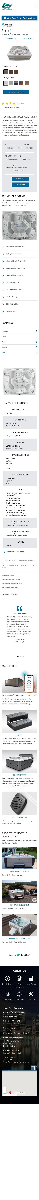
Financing (7, 999)
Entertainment (19, 817)
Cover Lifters (19, 775)
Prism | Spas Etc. (7, 6)
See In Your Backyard (16, 92)
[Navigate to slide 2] (20, 656)
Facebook (33, 1067)
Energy (4, 336)
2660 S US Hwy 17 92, (13, 1012)
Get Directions (10, 1016)
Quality (4, 347)
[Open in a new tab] (23, 956)
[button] (5, 71)
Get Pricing (20, 179)
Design (4, 352)
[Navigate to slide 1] (17, 656)
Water (4, 342)
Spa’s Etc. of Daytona (13, 1037)
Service (31, 999)
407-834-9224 (14, 1021)
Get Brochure (20, 184)
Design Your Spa (10, 38)
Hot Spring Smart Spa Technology (19, 695)
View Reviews (8, 107)
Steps (19, 735)
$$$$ (18, 107)
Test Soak (31, 984)
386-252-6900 (14, 1050)
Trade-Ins (19, 999)
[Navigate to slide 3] (23, 656)
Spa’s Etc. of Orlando (13, 1008)
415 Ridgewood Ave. (12, 1041)
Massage (5, 331)
